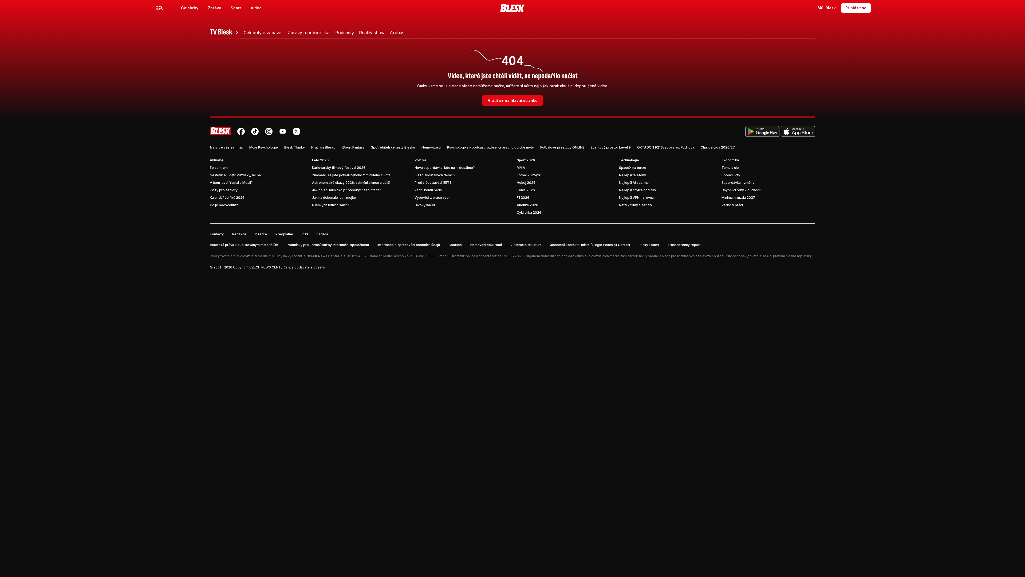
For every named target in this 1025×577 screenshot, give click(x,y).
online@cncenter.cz (481, 256)
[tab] (225, 32)
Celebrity (189, 8)
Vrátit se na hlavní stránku (513, 100)
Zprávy (214, 8)
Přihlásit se (855, 8)
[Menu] (159, 8)
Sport (236, 8)
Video (256, 8)
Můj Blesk (827, 8)
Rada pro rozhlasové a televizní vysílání (693, 256)
